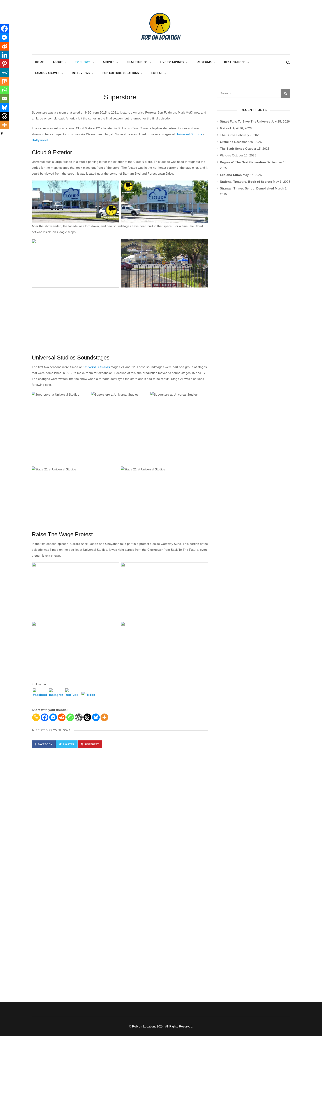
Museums (204, 62)
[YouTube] (72, 695)
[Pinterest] (4, 63)
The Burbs (227, 135)
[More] (104, 717)
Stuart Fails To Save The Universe (245, 121)
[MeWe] (4, 72)
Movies (109, 62)
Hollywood (40, 140)
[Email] (4, 98)
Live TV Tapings (172, 62)
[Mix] (4, 81)
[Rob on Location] (161, 47)
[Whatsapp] (70, 717)
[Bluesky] (96, 717)
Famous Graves (47, 73)
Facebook (45, 744)
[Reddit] (61, 717)
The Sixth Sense (232, 148)
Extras (157, 73)
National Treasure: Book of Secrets (246, 181)
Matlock (226, 128)
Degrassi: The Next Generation (243, 162)
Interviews (81, 73)
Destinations (235, 62)
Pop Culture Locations (121, 73)
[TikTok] (88, 699)
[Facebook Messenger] (53, 717)
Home (39, 62)
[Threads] (87, 717)
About (58, 62)
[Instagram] (56, 695)
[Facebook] (40, 695)
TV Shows (83, 62)
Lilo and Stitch (231, 175)
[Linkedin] (4, 55)
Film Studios (137, 62)
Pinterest (92, 744)
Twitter (68, 744)
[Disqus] (120, 815)
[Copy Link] (36, 717)
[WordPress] (79, 717)
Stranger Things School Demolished (247, 188)
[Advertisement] (120, 320)
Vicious (225, 155)
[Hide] (2, 133)
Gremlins (226, 142)
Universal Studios (189, 134)
